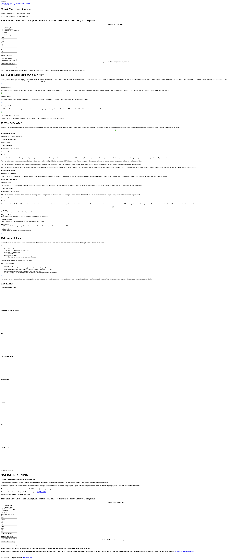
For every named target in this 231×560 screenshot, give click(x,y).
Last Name (4, 36)
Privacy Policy (27, 557)
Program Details (8, 29)
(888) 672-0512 (9, 5)
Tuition (18, 3)
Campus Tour (8, 27)
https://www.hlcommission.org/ (184, 551)
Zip (2, 51)
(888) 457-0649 (41, 492)
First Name (4, 32)
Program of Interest (6, 58)
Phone (2, 41)
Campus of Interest (6, 55)
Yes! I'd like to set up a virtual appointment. (117, 62)
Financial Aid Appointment (11, 30)
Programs (3, 3)
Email (2, 37)
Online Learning (25, 3)
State (2, 48)
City (2, 44)
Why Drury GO (11, 3)
